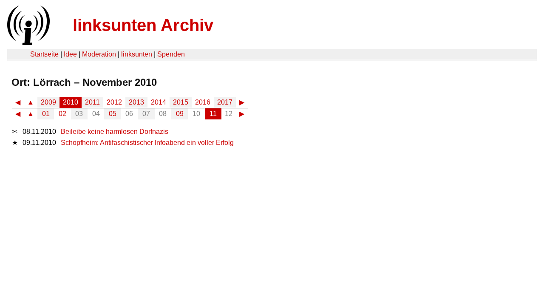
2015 (180, 102)
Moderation (99, 54)
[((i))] (27, 42)
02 (62, 113)
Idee (70, 54)
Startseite (44, 54)
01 (46, 113)
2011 (92, 102)
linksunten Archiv (143, 25)
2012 (114, 102)
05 (112, 113)
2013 (136, 102)
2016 (202, 102)
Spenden (171, 54)
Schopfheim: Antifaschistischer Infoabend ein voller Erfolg (147, 142)
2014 (158, 102)
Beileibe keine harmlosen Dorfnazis (114, 131)
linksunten (136, 54)
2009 (48, 102)
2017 (224, 102)
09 (180, 113)
